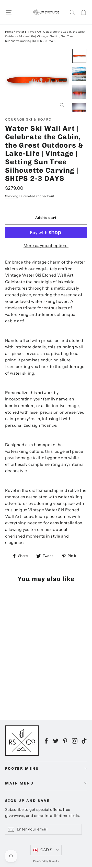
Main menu (19, 783)
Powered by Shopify (46, 861)
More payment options (46, 245)
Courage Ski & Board (28, 119)
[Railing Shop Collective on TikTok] (84, 740)
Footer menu (22, 768)
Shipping (11, 196)
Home (9, 31)
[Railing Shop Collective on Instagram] (74, 740)
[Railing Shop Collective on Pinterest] (65, 740)
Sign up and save (27, 801)
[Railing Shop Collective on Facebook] (46, 740)
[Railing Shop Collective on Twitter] (56, 740)
